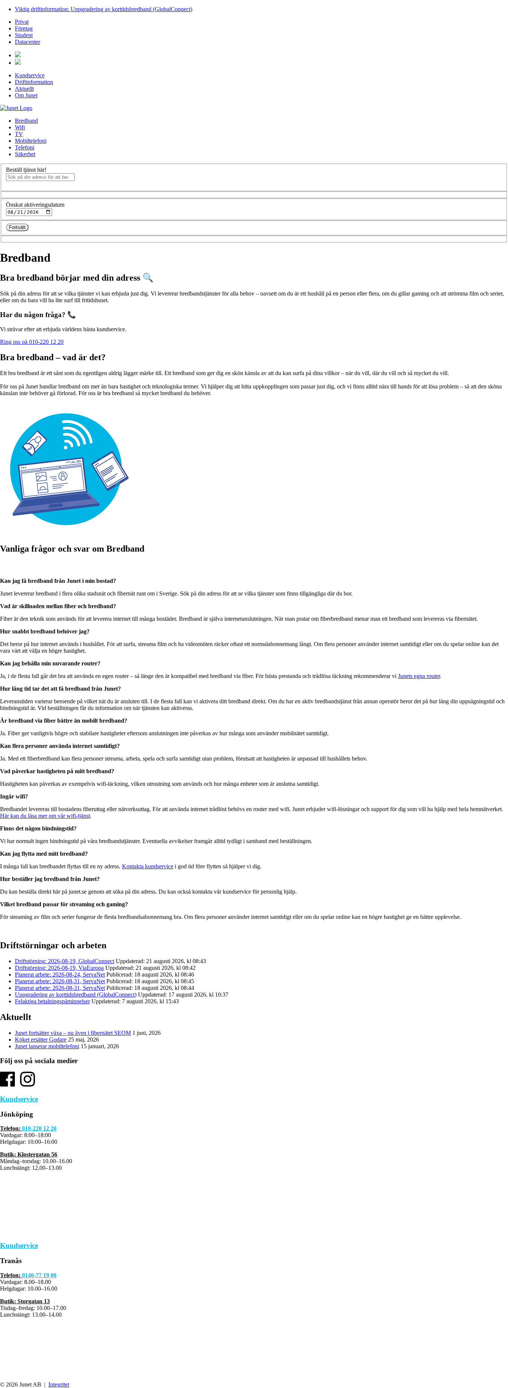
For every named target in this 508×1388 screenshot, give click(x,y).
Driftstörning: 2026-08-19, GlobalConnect (64, 961)
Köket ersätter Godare (41, 1039)
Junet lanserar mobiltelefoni (47, 1046)
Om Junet (26, 95)
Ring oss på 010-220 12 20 (32, 342)
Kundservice (30, 75)
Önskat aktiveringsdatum (35, 204)
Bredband (26, 120)
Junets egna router (419, 676)
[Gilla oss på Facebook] (7, 1084)
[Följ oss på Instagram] (27, 1084)
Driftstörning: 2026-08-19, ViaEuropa (59, 968)
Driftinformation (34, 82)
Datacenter (27, 42)
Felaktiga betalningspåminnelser (52, 1001)
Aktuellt (24, 88)
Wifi (20, 127)
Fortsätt (17, 227)
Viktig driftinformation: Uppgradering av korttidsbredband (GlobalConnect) (103, 9)
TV (19, 134)
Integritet (58, 1384)
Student (24, 35)
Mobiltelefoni (30, 141)
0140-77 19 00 (39, 1275)
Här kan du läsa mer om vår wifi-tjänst (45, 816)
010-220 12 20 (39, 1128)
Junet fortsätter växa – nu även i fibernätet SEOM (73, 1033)
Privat (22, 22)
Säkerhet (25, 154)
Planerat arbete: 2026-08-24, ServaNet (60, 974)
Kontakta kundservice (147, 866)
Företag (24, 28)
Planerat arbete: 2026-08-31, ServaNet (60, 981)
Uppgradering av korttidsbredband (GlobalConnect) (75, 994)
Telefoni (24, 147)
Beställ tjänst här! (26, 170)
